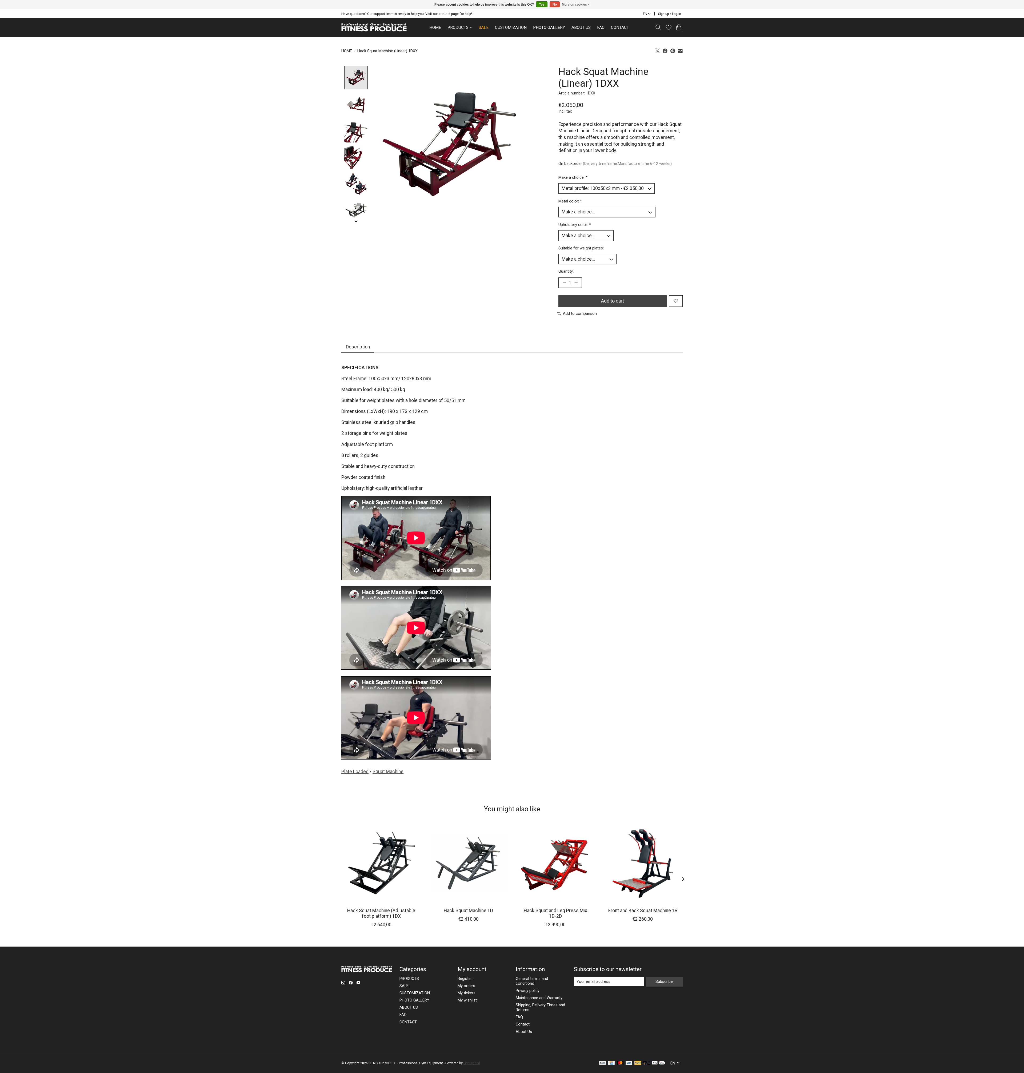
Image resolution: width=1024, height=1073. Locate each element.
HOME (435, 27)
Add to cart (612, 301)
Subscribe (664, 981)
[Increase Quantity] (576, 282)
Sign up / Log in (669, 14)
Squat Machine (388, 771)
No (555, 4)
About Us (524, 1031)
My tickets (466, 993)
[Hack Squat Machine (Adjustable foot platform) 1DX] (381, 863)
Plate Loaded (355, 771)
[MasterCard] (620, 1063)
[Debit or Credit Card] (646, 1063)
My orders (466, 985)
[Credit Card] (611, 1063)
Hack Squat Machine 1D (468, 910)
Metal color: (570, 201)
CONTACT (620, 27)
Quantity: (566, 271)
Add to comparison (580, 313)
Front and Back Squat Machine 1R (642, 910)
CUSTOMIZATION (511, 27)
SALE (484, 27)
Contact (523, 1024)
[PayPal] (637, 1063)
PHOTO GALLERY (549, 27)
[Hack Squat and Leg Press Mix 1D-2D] (555, 863)
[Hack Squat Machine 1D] (468, 863)
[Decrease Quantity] (564, 282)
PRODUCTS (409, 978)
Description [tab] (358, 346)
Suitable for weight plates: (581, 248)
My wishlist (467, 1000)
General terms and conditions (532, 981)
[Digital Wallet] (658, 1063)
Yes (542, 4)
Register (465, 978)
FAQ (601, 27)
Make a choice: (572, 177)
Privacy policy (527, 990)
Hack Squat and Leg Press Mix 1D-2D (555, 913)
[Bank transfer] (602, 1063)
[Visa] (629, 1063)
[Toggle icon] (658, 27)
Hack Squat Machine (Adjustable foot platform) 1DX (381, 913)
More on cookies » (576, 4)
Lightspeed (471, 1063)
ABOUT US (581, 27)
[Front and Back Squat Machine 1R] (643, 863)
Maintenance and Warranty (539, 997)
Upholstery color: (574, 224)
